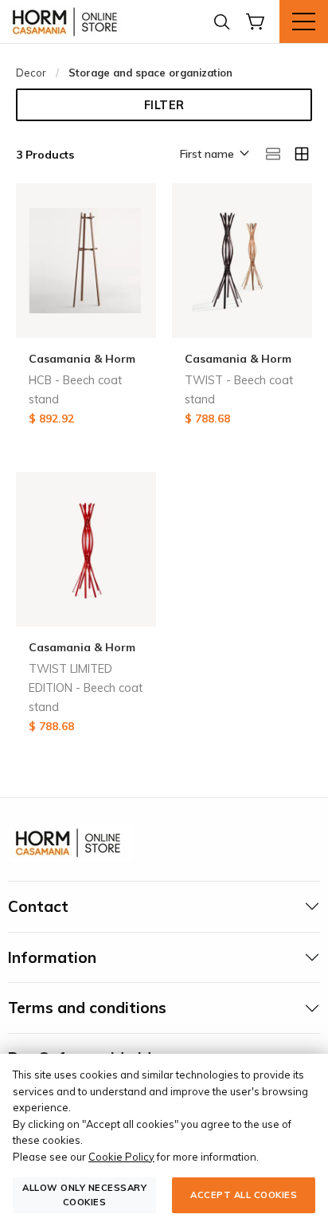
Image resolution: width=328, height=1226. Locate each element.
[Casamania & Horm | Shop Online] (67, 21)
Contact (38, 906)
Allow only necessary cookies (84, 1194)
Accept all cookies (243, 1194)
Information (52, 957)
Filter (164, 105)
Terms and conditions (87, 1007)
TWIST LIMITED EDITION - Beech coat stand (86, 688)
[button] (213, 154)
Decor (31, 72)
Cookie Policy (121, 1156)
